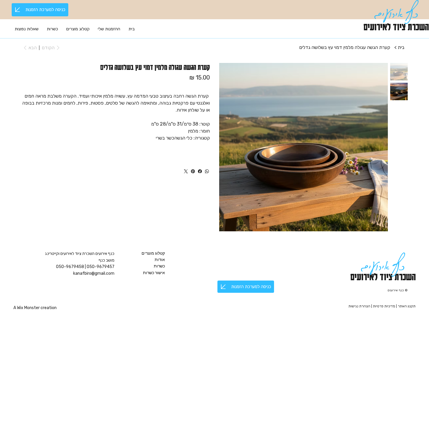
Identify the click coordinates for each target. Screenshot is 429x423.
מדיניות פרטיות (384, 306)
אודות (160, 259)
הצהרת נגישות (359, 306)
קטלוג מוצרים (153, 253)
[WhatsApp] (207, 171)
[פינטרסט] (193, 171)
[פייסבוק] (200, 171)
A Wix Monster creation (35, 307)
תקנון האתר (407, 306)
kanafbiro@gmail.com (93, 273)
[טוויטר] (186, 171)
